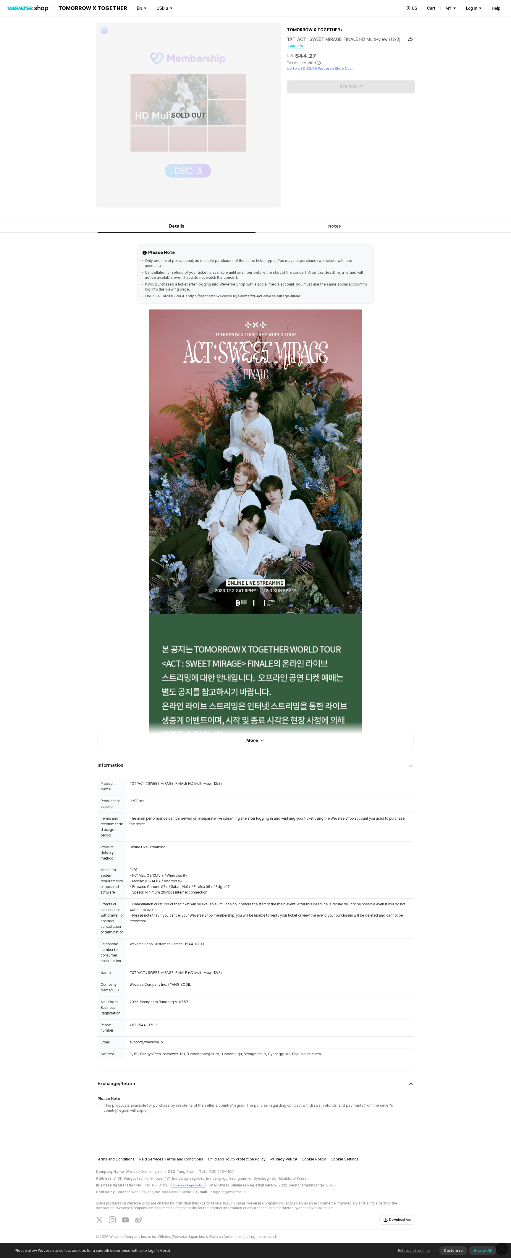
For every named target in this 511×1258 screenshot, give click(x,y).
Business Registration (188, 1185)
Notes (334, 226)
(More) (164, 1250)
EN (139, 8)
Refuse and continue (414, 1251)
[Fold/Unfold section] (255, 765)
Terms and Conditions (115, 1159)
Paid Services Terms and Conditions (171, 1159)
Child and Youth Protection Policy (237, 1159)
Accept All (482, 1251)
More (252, 740)
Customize (453, 1251)
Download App (400, 1220)
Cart (431, 8)
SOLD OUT (351, 87)
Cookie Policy (314, 1159)
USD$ (162, 8)
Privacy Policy (283, 1159)
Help (496, 8)
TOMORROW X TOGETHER (313, 29)
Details (176, 226)
